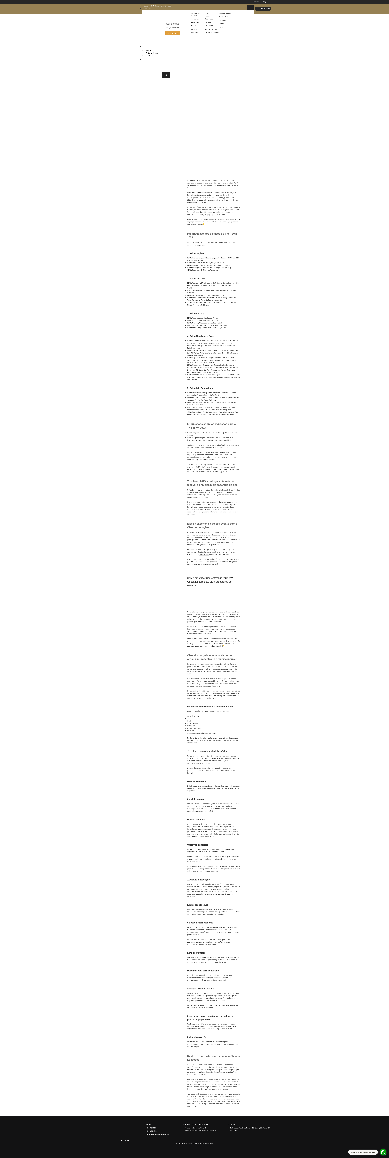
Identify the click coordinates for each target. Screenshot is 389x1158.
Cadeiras (208, 22)
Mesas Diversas (225, 13)
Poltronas (222, 20)
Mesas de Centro (211, 29)
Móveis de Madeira (212, 33)
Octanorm (149, 55)
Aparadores (195, 22)
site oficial (221, 445)
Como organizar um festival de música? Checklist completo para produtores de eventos (210, 581)
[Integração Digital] (195, 1149)
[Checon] (121, 9)
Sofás (221, 27)
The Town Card (224, 452)
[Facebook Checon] (270, 2)
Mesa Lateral (223, 17)
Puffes (221, 24)
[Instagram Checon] (275, 2)
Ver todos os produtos (195, 14)
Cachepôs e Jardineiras (209, 18)
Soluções (147, 46)
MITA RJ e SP (204, 554)
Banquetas (194, 33)
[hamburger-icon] (250, 7)
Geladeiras (209, 26)
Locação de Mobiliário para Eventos (157, 6)
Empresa (256, 2)
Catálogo (147, 8)
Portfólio (147, 59)
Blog (264, 2)
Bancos (193, 26)
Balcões (194, 29)
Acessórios (195, 19)
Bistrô (207, 13)
